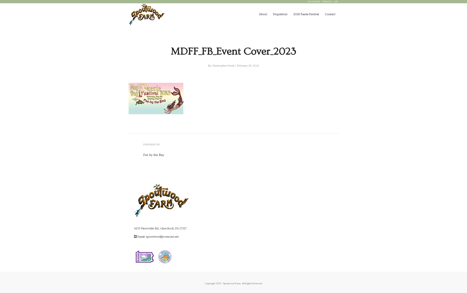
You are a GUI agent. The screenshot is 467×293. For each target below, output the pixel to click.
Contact (330, 14)
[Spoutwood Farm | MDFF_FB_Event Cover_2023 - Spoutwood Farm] (147, 14)
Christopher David (223, 65)
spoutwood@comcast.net (162, 236)
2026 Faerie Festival (306, 14)
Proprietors (280, 14)
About (263, 14)
